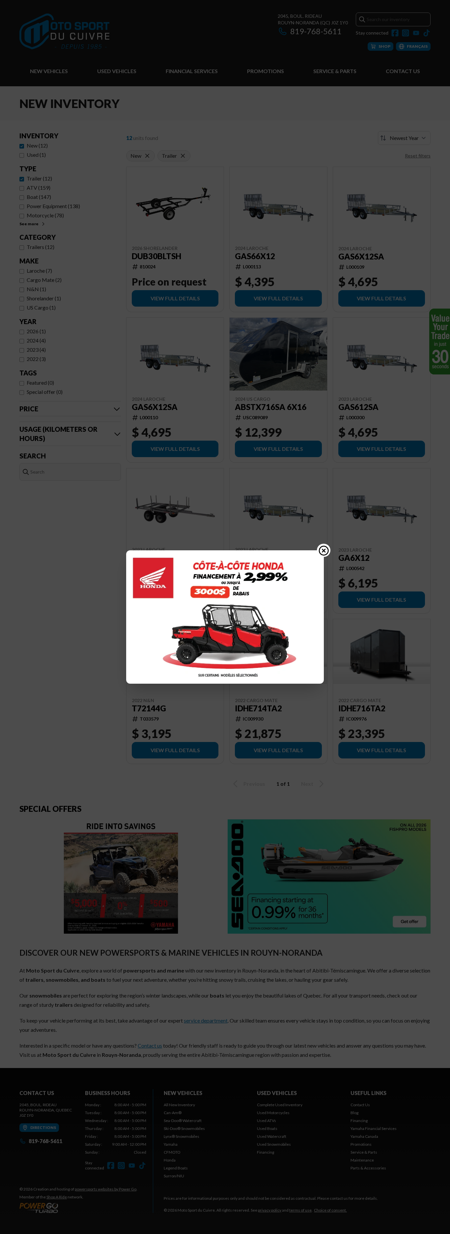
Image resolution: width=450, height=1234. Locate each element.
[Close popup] (324, 550)
